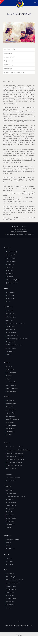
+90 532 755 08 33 (20, 229)
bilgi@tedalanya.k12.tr (20, 232)
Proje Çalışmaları (9, 61)
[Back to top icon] (19, 621)
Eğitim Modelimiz (11, 261)
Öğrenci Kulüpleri (11, 413)
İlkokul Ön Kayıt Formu (12, 419)
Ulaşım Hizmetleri (11, 385)
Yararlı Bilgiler (8, 69)
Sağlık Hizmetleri (11, 372)
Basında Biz (9, 564)
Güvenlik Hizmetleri (11, 388)
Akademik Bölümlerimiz (13, 583)
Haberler (8, 354)
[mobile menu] (35, 3)
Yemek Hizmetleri (11, 382)
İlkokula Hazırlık (10, 329)
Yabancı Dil (9, 474)
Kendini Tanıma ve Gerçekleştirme (14, 72)
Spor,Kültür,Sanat (11, 481)
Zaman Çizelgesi (11, 348)
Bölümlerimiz (10, 407)
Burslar (8, 301)
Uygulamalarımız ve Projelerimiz (15, 323)
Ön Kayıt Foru (10, 512)
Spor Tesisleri (10, 369)
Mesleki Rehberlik (9, 57)
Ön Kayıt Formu (10, 592)
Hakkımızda (9, 311)
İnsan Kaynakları (11, 468)
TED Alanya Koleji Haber (13, 280)
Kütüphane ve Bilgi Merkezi (14, 465)
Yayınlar (8, 543)
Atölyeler (8, 379)
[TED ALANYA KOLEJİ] (19, 3)
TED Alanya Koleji (11, 255)
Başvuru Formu (10, 298)
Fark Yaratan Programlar (13, 478)
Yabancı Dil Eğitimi (11, 317)
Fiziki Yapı (9, 366)
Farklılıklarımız (10, 277)
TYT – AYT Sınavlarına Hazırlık (14, 580)
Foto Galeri (9, 558)
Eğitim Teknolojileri (11, 391)
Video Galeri (9, 561)
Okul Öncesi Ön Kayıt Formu (14, 345)
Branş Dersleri (10, 320)
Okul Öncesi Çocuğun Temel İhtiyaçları (17, 339)
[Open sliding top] (2, 2)
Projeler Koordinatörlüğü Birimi (15, 453)
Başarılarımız (10, 273)
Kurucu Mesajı (10, 264)
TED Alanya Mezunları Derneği (15, 456)
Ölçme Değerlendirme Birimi (14, 447)
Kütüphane (9, 376)
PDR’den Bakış (8, 65)
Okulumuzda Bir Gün (12, 335)
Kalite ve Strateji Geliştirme (14, 462)
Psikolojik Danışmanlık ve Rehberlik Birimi (18, 450)
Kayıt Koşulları (10, 292)
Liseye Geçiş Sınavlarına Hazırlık (15, 496)
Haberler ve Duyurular (12, 539)
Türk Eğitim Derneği (11, 252)
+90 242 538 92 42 (20, 227)
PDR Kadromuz (8, 53)
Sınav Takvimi (10, 422)
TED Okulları (9, 267)
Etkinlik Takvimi (10, 549)
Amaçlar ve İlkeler (9, 49)
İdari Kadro (9, 270)
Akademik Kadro (11, 332)
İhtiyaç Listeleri (10, 342)
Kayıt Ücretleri (10, 295)
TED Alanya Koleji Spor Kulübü (15, 459)
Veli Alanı (8, 546)
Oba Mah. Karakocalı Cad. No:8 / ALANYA (20, 234)
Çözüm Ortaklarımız (12, 283)
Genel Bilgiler (10, 400)
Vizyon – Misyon (10, 258)
